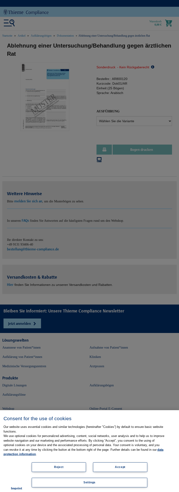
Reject (59, 467)
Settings (89, 482)
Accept (120, 467)
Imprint (16, 488)
